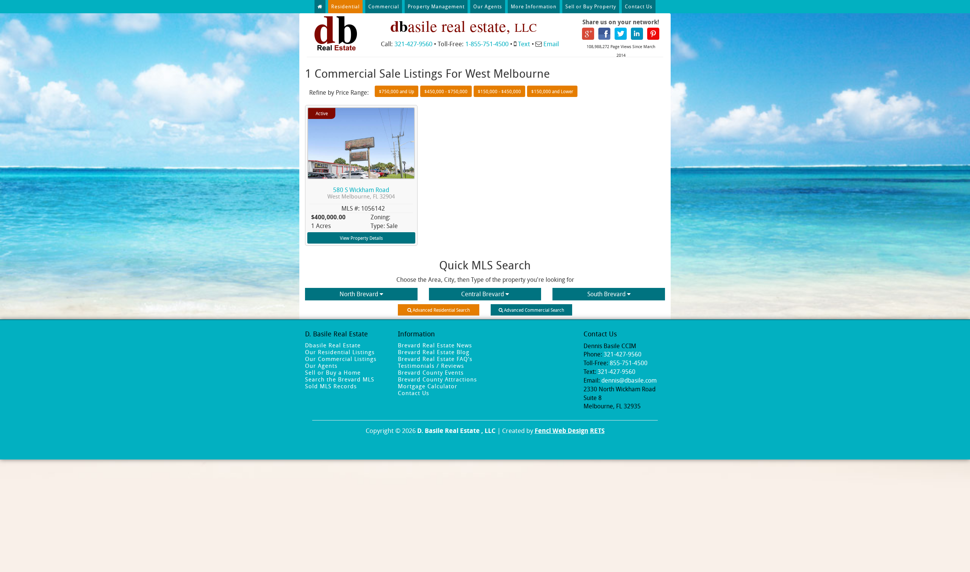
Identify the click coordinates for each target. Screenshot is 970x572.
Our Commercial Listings (341, 359)
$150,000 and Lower (552, 91)
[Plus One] (588, 33)
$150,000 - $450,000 (499, 91)
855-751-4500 (629, 363)
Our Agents (487, 6)
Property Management (436, 6)
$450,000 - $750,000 (446, 91)
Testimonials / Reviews (431, 365)
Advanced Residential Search (440, 310)
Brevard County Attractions (437, 379)
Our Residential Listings (340, 352)
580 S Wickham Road (361, 193)
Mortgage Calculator (427, 386)
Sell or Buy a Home (333, 372)
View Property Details (361, 238)
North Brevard (359, 294)
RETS (597, 430)
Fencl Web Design (561, 430)
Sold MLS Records (331, 386)
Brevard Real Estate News (435, 345)
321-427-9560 (413, 43)
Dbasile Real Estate (333, 345)
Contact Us (638, 6)
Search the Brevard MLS (339, 379)
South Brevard (606, 294)
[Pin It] (653, 33)
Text (524, 43)
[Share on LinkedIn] (637, 33)
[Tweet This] (621, 33)
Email (551, 43)
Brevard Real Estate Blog (433, 352)
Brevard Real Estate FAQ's (435, 359)
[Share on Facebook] (604, 33)
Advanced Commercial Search (533, 310)
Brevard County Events (431, 372)
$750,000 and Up (396, 91)
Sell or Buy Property (590, 6)
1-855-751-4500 (486, 43)
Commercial (383, 6)
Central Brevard (482, 294)
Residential (345, 6)
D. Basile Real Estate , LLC (456, 430)
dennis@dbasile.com (629, 380)
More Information (534, 6)
